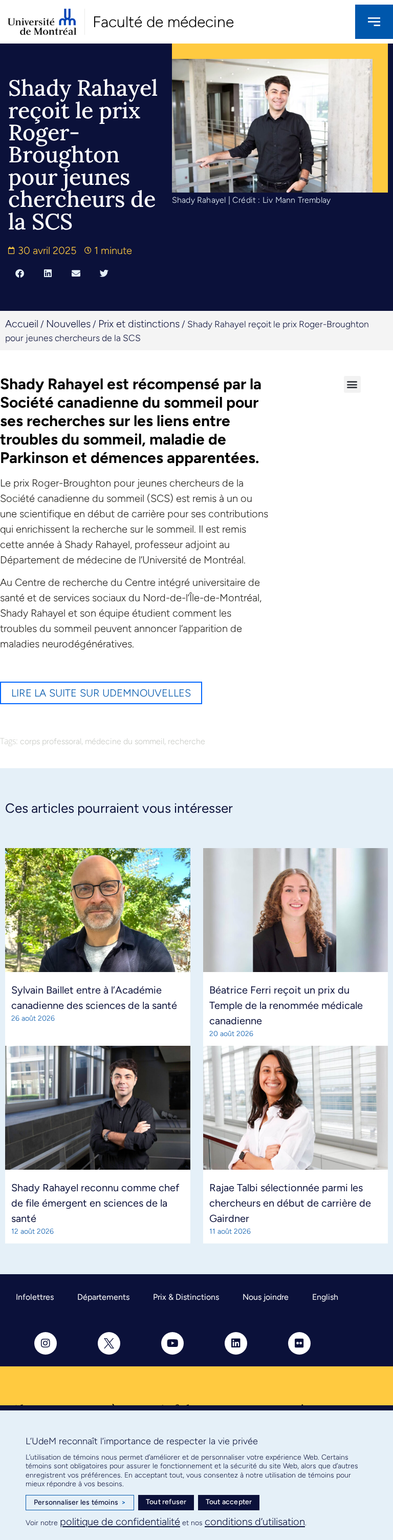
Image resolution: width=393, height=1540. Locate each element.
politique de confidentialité (120, 1521)
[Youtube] (172, 1343)
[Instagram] (45, 1343)
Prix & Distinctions (186, 1297)
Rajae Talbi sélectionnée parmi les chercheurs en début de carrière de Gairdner (290, 1203)
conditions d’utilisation (255, 1521)
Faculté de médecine (163, 21)
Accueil (21, 324)
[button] (19, 273)
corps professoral (50, 741)
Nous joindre (266, 1297)
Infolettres (35, 1297)
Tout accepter (229, 1501)
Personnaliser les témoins (80, 1502)
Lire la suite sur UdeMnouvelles (101, 693)
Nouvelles (68, 324)
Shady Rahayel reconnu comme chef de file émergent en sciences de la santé (95, 1203)
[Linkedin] (236, 1343)
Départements (103, 1297)
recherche (186, 741)
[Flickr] (299, 1343)
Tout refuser (166, 1501)
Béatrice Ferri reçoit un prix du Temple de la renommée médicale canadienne (286, 1005)
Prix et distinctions (139, 324)
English (325, 1297)
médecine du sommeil (124, 741)
